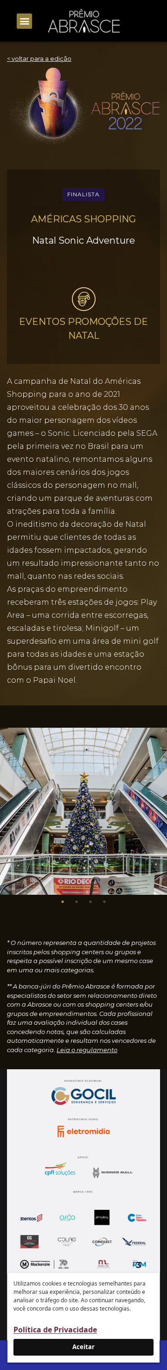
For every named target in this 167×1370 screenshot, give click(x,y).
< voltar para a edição (39, 58)
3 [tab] (90, 901)
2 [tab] (76, 901)
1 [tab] (62, 901)
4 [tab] (104, 901)
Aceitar (83, 1347)
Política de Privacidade (55, 1330)
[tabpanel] (83, 811)
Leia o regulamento (87, 1049)
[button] (24, 21)
